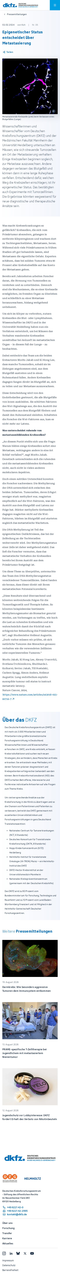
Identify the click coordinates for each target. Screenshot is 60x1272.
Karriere (7, 1238)
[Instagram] (4, 1253)
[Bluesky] (18, 1253)
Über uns (7, 1223)
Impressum (8, 1260)
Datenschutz (8, 1265)
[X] (25, 1253)
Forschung (8, 1228)
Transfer (7, 1233)
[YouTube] (32, 1253)
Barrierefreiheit (10, 1270)
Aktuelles (7, 1243)
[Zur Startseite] (20, 5)
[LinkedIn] (11, 1253)
